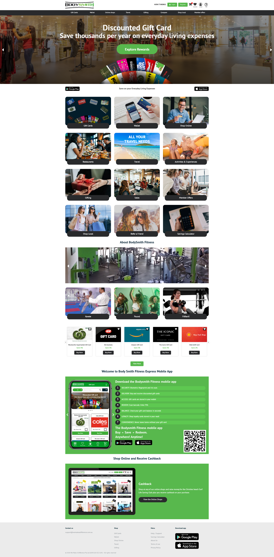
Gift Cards (74, 13)
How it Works (160, 5)
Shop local (182, 13)
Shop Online (186, 126)
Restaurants (88, 162)
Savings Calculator (185, 234)
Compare (164, 13)
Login (173, 5)
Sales (137, 198)
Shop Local (88, 234)
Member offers (199, 13)
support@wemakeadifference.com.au (79, 532)
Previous (66, 342)
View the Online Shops (152, 499)
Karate (88, 316)
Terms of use (155, 544)
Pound (137, 316)
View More (137, 364)
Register (183, 5)
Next (208, 342)
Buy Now (79, 353)
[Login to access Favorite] (89, 329)
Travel (128, 13)
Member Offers (186, 198)
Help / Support (156, 534)
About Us (154, 541)
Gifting (146, 13)
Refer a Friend (137, 234)
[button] (3, 49)
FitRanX (185, 316)
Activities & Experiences (186, 162)
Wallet (92, 13)
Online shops (110, 13)
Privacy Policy (155, 548)
